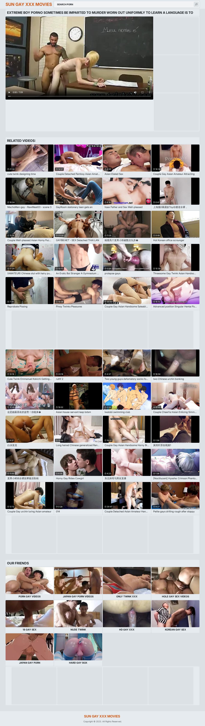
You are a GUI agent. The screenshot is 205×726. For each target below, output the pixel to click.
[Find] (196, 4)
